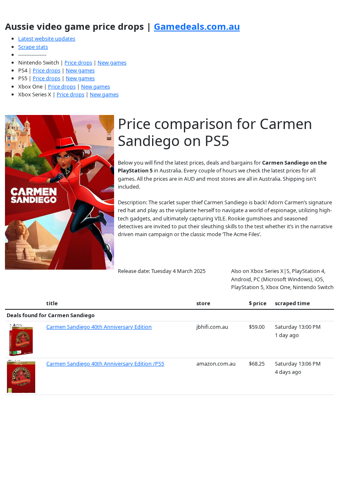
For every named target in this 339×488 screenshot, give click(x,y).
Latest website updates (46, 38)
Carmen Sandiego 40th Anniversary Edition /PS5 (105, 363)
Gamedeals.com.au (197, 26)
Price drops (78, 62)
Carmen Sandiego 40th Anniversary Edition (99, 326)
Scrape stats (33, 46)
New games (112, 62)
